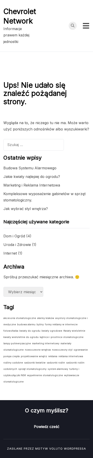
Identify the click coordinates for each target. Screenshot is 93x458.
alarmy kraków (45, 318)
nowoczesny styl (62, 349)
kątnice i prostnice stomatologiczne (62, 337)
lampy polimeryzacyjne (17, 343)
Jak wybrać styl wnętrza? (25, 208)
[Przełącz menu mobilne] (86, 25)
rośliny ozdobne (13, 362)
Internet (10, 253)
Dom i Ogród (14, 236)
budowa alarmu (26, 324)
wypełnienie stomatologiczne (45, 375)
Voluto (56, 448)
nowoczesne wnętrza (38, 349)
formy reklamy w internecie (61, 324)
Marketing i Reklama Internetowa (31, 185)
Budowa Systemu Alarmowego (29, 168)
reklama (52, 356)
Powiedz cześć (46, 426)
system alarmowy (58, 369)
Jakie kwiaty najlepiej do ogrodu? (31, 176)
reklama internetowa (70, 356)
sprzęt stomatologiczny (32, 369)
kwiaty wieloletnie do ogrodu (21, 337)
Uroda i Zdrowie (17, 244)
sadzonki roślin (56, 362)
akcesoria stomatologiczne (19, 318)
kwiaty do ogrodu (29, 330)
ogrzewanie (81, 349)
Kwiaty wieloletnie (74, 330)
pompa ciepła (11, 356)
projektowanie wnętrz (34, 356)
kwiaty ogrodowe (52, 330)
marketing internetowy (45, 343)
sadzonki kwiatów (35, 362)
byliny (40, 324)
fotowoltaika (10, 330)
